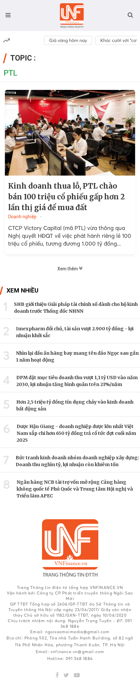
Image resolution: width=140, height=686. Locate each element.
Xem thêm (68, 268)
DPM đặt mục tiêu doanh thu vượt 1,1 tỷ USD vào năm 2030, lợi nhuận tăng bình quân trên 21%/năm (77, 381)
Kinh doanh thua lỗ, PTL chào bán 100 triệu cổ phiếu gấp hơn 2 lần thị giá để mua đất (66, 196)
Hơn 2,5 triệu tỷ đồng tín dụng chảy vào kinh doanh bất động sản (74, 405)
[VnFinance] (72, 15)
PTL (10, 73)
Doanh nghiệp (22, 216)
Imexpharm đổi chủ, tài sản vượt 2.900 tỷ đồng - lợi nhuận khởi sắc (74, 332)
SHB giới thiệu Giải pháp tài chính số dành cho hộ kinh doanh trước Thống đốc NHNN (76, 307)
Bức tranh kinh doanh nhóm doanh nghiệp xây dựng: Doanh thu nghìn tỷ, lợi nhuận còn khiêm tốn (77, 461)
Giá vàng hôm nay (68, 40)
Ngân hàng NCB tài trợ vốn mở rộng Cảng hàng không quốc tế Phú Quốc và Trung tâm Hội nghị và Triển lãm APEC (75, 489)
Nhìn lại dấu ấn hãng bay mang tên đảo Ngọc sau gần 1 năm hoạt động (77, 356)
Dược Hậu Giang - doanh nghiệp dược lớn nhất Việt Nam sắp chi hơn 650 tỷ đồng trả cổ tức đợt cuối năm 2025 (76, 433)
